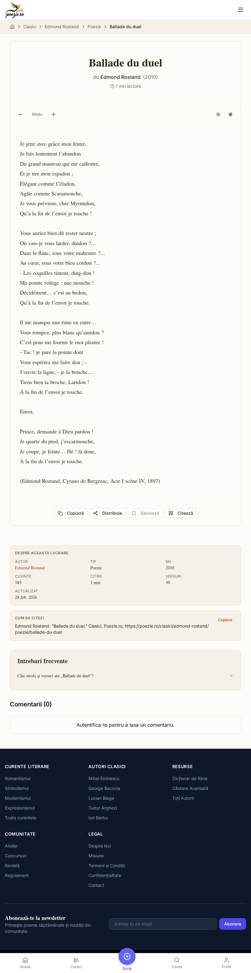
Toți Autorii (183, 798)
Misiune (96, 855)
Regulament (17, 875)
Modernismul (18, 798)
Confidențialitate (104, 875)
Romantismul (17, 778)
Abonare (232, 923)
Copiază (75, 513)
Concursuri (15, 855)
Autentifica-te (92, 725)
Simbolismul (16, 788)
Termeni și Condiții (106, 865)
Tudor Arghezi (102, 807)
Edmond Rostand (62, 26)
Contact (96, 885)
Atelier (11, 845)
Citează (185, 513)
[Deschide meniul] (240, 9)
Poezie (94, 26)
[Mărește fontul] (53, 114)
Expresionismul (20, 807)
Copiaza (225, 619)
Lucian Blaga (101, 798)
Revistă (12, 865)
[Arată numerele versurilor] (230, 114)
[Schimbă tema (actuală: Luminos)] (218, 114)
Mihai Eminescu (103, 778)
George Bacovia (104, 788)
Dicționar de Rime (190, 778)
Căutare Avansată (190, 788)
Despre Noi (99, 845)
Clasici (29, 26)
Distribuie (112, 513)
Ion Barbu (98, 817)
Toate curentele (20, 817)
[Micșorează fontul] (20, 114)
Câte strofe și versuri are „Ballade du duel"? (55, 676)
